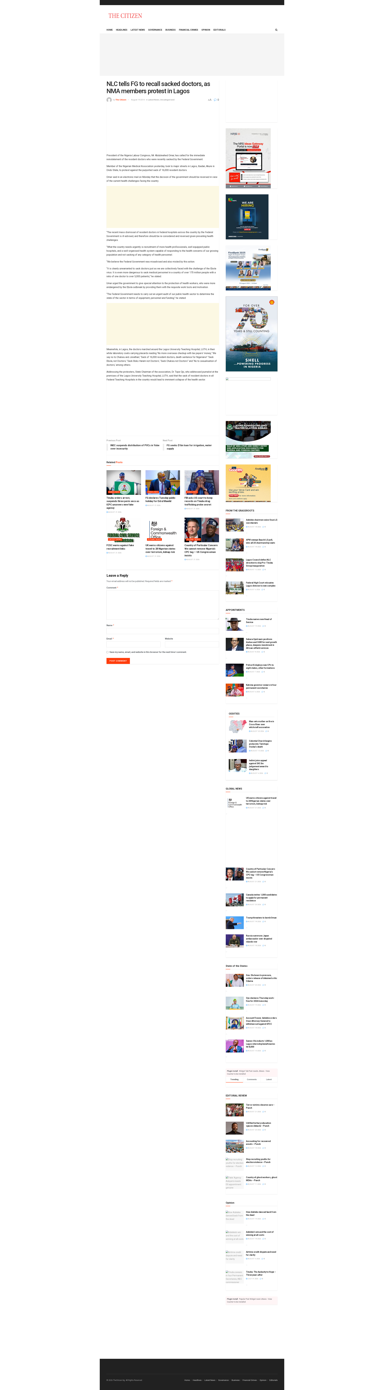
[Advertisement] (192, 55)
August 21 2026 (114, 512)
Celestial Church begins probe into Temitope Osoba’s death (260, 744)
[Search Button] (276, 30)
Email (110, 638)
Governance (155, 30)
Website (169, 639)
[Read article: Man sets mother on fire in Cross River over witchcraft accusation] (238, 726)
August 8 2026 (253, 652)
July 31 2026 (252, 1279)
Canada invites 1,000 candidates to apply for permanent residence (261, 898)
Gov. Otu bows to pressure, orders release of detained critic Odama (261, 978)
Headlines (121, 30)
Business (170, 30)
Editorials (219, 30)
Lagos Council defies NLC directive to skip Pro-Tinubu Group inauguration (259, 563)
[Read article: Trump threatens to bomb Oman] (235, 922)
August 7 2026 (253, 672)
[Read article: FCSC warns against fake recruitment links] (123, 530)
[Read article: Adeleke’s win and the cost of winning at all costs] (235, 1237)
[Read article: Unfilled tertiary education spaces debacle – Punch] (235, 1128)
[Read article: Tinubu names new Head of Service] (235, 624)
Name (110, 625)
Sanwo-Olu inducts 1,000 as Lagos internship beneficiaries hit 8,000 (260, 1044)
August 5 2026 (253, 1259)
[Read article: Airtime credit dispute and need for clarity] (235, 1257)
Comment (112, 587)
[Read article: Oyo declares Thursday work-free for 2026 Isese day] (235, 1003)
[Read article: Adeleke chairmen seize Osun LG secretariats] (235, 525)
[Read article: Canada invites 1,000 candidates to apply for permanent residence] (235, 899)
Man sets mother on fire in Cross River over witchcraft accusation (261, 724)
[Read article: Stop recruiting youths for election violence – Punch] (235, 1164)
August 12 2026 (254, 570)
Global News (154, 539)
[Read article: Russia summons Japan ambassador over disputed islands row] (235, 940)
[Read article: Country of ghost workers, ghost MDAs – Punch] (235, 1182)
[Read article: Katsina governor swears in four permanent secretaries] (235, 690)
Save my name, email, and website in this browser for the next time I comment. (148, 652)
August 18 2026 (254, 527)
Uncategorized (167, 100)
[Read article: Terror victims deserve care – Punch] (235, 1110)
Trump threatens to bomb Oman (261, 918)
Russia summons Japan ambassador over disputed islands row (259, 939)
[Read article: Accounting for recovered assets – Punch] (235, 1146)
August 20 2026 (257, 731)
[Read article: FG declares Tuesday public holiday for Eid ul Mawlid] (163, 482)
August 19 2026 (254, 626)
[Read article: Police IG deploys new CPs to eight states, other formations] (235, 670)
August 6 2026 (253, 590)
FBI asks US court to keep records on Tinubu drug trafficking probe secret (198, 501)
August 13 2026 (257, 751)
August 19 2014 (138, 100)
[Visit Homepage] (125, 15)
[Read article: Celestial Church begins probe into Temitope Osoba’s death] (238, 746)
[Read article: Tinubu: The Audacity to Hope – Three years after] (235, 1277)
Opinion (205, 30)
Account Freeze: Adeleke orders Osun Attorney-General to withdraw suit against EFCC (261, 1021)
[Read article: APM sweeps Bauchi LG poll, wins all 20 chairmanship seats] (235, 544)
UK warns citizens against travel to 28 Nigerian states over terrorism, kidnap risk (160, 548)
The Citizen (121, 100)
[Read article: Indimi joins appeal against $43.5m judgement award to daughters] (238, 765)
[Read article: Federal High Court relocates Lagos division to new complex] (235, 587)
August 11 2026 (254, 1184)
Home (109, 30)
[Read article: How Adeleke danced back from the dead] (235, 1217)
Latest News (138, 30)
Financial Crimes (188, 30)
